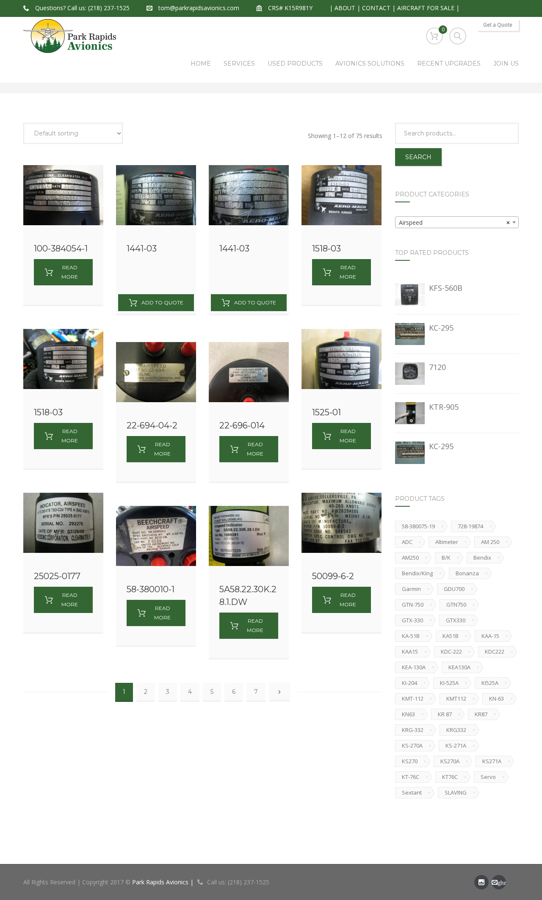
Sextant (412, 792)
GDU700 (454, 589)
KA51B (450, 636)
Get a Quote (497, 24)
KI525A (489, 683)
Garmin (411, 589)
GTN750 (456, 604)
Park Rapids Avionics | (163, 882)
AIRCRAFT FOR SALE (425, 8)
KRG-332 (412, 730)
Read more (69, 272)
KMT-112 (412, 698)
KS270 (410, 761)
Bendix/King (417, 573)
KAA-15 (490, 636)
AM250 (410, 557)
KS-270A (412, 745)
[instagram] (481, 882)
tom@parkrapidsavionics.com (198, 8)
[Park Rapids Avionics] (69, 36)
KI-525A (449, 683)
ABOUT (345, 8)
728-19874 (470, 526)
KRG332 (456, 730)
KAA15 (410, 651)
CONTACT (376, 8)
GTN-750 (412, 604)
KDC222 (494, 651)
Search (418, 157)
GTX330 (455, 620)
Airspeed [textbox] (454, 222)
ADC (407, 542)
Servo (488, 777)
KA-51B (411, 636)
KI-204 (409, 683)
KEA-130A (414, 667)
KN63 (408, 714)
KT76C (450, 777)
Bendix (482, 557)
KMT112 (456, 698)
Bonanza (467, 573)
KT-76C (410, 777)
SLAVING (456, 792)
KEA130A (459, 667)
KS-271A (455, 745)
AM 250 (490, 542)
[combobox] (457, 222)
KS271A (491, 761)
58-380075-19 (418, 526)
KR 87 (445, 714)
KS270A (449, 761)
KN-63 (496, 698)
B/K (446, 557)
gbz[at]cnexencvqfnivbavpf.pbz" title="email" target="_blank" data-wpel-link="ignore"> (499, 884)
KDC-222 (451, 651)
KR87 (481, 714)
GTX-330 (412, 620)
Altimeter (446, 542)
